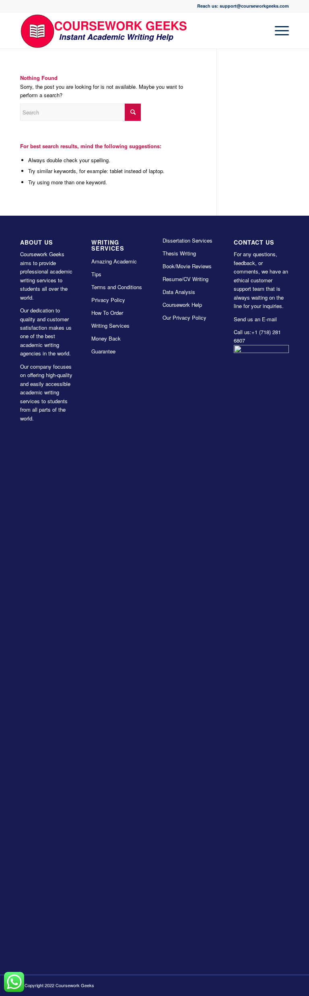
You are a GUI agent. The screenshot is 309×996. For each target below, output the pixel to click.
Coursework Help (182, 304)
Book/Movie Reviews (187, 266)
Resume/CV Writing (185, 279)
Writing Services (110, 325)
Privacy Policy (108, 300)
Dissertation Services (187, 240)
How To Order (107, 312)
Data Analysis (179, 292)
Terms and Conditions (116, 287)
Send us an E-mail (255, 319)
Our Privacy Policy (184, 317)
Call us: (242, 332)
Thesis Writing (179, 253)
